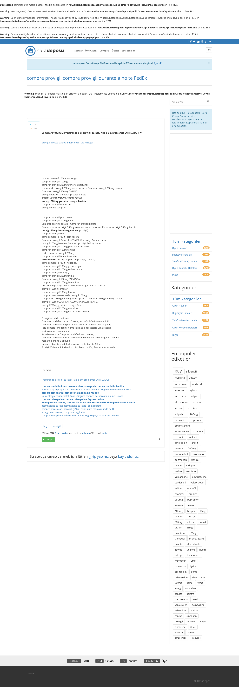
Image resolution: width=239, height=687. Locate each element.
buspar (191, 511)
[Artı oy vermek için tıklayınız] (30, 124)
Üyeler (115, 50)
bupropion (193, 499)
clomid (202, 522)
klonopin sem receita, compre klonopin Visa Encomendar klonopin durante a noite (88, 402)
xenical (195, 459)
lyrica (193, 566)
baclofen (191, 408)
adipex (195, 396)
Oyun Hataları (61, 433)
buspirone (180, 533)
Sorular (78, 50)
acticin (197, 402)
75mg (178, 588)
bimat (193, 627)
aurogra (192, 516)
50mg (194, 571)
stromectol (198, 454)
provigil (57, 426)
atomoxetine (182, 431)
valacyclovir (197, 482)
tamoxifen (180, 420)
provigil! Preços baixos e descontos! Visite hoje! (67, 142)
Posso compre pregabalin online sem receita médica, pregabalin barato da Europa (86, 389)
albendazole (193, 544)
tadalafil (180, 378)
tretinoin (179, 437)
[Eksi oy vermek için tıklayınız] (30, 128)
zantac (178, 615)
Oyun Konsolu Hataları (184, 268)
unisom (191, 549)
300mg (178, 522)
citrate (193, 378)
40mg (200, 582)
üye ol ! (158, 63)
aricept (178, 555)
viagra (203, 621)
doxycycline (198, 604)
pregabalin (181, 571)
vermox (179, 448)
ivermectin (180, 560)
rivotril (202, 549)
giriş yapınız (99, 456)
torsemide (180, 566)
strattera (198, 431)
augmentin (181, 459)
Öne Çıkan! (91, 50)
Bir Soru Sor (128, 50)
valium (178, 488)
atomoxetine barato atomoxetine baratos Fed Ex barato (71, 405)
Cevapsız (104, 50)
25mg (190, 527)
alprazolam (181, 402)
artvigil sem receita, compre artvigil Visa (63, 412)
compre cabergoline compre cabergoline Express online (73, 399)
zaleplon (180, 390)
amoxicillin (181, 442)
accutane (180, 396)
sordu (104, 433)
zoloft (195, 599)
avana (190, 505)
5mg (193, 560)
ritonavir (179, 493)
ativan (178, 465)
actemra (191, 632)
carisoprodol (181, 637)
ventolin (179, 632)
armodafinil (181, 454)
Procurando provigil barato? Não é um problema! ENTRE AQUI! (76, 379)
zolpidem (180, 414)
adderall (197, 384)
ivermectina (181, 599)
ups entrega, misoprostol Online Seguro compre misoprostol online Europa (82, 396)
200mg (192, 448)
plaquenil (196, 637)
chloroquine (198, 577)
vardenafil (180, 482)
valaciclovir (181, 610)
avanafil (191, 488)
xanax (178, 408)
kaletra (190, 593)
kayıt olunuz (128, 456)
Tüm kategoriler (186, 241)
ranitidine (190, 588)
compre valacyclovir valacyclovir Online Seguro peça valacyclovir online (80, 415)
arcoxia (179, 505)
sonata (178, 593)
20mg (194, 533)
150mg (178, 549)
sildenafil (191, 371)
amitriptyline (199, 476)
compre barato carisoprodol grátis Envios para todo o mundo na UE (78, 409)
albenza (179, 516)
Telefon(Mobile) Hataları (185, 261)
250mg (179, 499)
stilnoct (195, 610)
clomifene (180, 627)
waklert (193, 437)
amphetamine (182, 425)
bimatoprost (193, 555)
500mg (178, 582)
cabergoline (181, 577)
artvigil (195, 442)
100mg (194, 414)
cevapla (49, 439)
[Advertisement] (96, 107)
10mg (203, 511)
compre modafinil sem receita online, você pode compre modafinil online (83, 386)
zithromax (181, 384)
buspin (178, 544)
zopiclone (196, 420)
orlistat (191, 621)
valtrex (190, 522)
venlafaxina (181, 604)
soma (190, 582)
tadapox (190, 465)
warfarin (191, 471)
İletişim (30, 673)
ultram (178, 527)
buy (45, 426)
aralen (178, 471)
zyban (193, 390)
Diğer (175, 274)
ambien (193, 493)
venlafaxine (181, 476)
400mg (179, 511)
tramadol (180, 538)
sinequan (191, 615)
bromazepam (196, 538)
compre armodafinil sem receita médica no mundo (70, 392)
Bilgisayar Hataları (182, 254)
